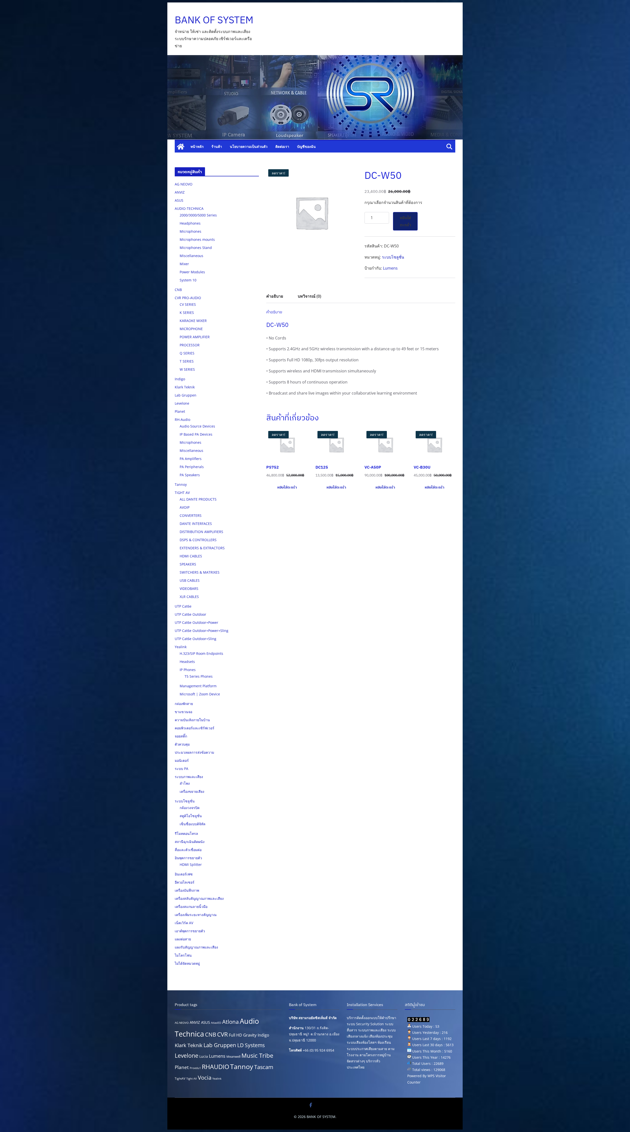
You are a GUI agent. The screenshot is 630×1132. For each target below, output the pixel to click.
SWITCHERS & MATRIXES (200, 572)
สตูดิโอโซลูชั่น (191, 815)
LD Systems (251, 1045)
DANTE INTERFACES (196, 523)
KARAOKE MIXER (193, 320)
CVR (222, 1034)
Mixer (184, 263)
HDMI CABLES (191, 556)
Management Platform (198, 686)
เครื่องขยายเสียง (192, 791)
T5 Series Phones (199, 676)
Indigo (180, 379)
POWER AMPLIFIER (195, 337)
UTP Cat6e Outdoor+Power (196, 622)
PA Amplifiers (191, 458)
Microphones (190, 231)
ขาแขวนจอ (183, 711)
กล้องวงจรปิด (190, 807)
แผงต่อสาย (183, 939)
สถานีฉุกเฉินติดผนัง (190, 841)
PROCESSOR (190, 345)
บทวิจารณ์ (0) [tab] (309, 296)
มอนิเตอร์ (182, 760)
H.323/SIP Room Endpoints (201, 653)
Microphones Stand (196, 247)
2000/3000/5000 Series (198, 215)
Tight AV (191, 1078)
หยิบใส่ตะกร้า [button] (287, 487)
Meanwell (233, 1056)
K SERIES (187, 312)
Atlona (230, 1021)
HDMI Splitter (191, 864)
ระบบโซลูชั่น (393, 257)
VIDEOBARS (189, 588)
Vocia (204, 1077)
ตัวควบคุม (182, 744)
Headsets (187, 661)
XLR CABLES (189, 596)
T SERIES (187, 361)
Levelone (182, 403)
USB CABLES (190, 580)
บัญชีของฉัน (306, 146)
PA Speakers (190, 475)
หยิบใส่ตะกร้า (405, 221)
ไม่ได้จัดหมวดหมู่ (187, 963)
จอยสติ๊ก (181, 736)
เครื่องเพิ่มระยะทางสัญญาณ (196, 914)
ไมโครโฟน (183, 955)
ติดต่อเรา (282, 146)
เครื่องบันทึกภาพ (187, 890)
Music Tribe (257, 1055)
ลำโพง (185, 783)
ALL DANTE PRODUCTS (198, 499)
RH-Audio (182, 419)
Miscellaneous (191, 255)
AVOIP (184, 507)
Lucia (203, 1056)
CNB (178, 289)
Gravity (250, 1035)
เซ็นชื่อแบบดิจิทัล (192, 824)
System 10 (188, 280)
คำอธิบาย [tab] (274, 296)
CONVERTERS (191, 515)
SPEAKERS (188, 564)
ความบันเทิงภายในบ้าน (192, 720)
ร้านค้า (216, 146)
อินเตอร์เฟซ (184, 874)
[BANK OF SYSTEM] (181, 147)
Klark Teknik (185, 387)
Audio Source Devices (197, 426)
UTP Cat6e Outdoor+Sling (195, 638)
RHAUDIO (215, 1067)
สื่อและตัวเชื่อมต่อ (188, 849)
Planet (180, 411)
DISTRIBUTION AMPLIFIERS (201, 531)
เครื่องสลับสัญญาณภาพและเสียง (199, 898)
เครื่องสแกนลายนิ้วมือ (191, 906)
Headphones (190, 223)
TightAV (180, 1078)
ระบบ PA (181, 768)
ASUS (179, 200)
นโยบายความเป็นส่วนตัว (249, 146)
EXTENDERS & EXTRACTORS (202, 548)
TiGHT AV (182, 492)
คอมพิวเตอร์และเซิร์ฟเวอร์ (194, 728)
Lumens (390, 268)
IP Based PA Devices (196, 434)
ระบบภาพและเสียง (189, 776)
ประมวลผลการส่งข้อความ (194, 752)
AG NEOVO (183, 184)
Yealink (181, 646)
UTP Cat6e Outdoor (190, 614)
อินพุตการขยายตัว (188, 858)
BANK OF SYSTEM (214, 19)
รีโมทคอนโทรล (186, 833)
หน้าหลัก (197, 146)
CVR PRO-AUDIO (188, 297)
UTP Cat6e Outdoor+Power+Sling (201, 630)
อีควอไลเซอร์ (184, 882)
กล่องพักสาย (184, 703)
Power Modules (192, 272)
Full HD (235, 1035)
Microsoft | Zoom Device (200, 694)
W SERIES (187, 369)
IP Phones (188, 669)
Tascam (263, 1067)
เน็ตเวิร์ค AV (184, 922)
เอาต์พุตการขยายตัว (190, 931)
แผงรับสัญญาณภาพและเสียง (196, 947)
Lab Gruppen (185, 395)
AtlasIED (216, 1023)
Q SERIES (187, 353)
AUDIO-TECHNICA (189, 208)
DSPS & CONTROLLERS (198, 539)
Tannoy (181, 484)
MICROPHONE (191, 328)
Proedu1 (195, 1068)
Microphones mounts (197, 239)
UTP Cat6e (183, 606)
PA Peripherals (192, 466)
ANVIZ (180, 192)
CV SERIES (188, 304)
